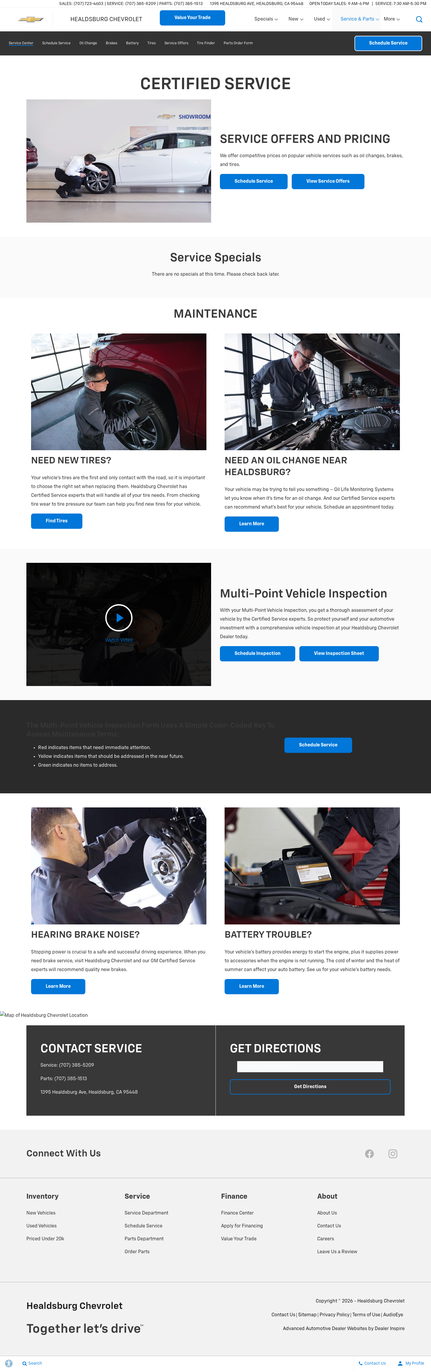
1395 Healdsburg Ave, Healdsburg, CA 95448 (256, 4)
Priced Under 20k (45, 1239)
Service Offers (176, 43)
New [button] (294, 20)
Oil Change (88, 43)
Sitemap (307, 1315)
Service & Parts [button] (357, 20)
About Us (327, 1213)
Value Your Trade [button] (192, 18)
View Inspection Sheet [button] (339, 653)
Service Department (146, 1213)
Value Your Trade (239, 1239)
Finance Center (237, 1213)
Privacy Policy (334, 1315)
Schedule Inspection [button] (258, 653)
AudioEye (393, 1315)
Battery (132, 43)
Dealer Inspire (390, 1329)
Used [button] (320, 20)
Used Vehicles (41, 1226)
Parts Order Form (238, 43)
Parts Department (144, 1239)
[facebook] (369, 1153)
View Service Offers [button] (328, 181)
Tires (151, 43)
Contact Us (329, 1226)
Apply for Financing (242, 1226)
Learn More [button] (251, 524)
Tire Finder (206, 43)
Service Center (21, 43)
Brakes (111, 43)
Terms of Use (366, 1315)
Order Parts (137, 1252)
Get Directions (310, 1087)
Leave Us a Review (337, 1252)
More (390, 20)
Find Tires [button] (57, 521)
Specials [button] (263, 20)
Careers (325, 1239)
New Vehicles (40, 1213)
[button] (419, 19)
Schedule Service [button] (254, 181)
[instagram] (392, 1153)
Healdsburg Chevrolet (381, 1301)
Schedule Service (56, 43)
